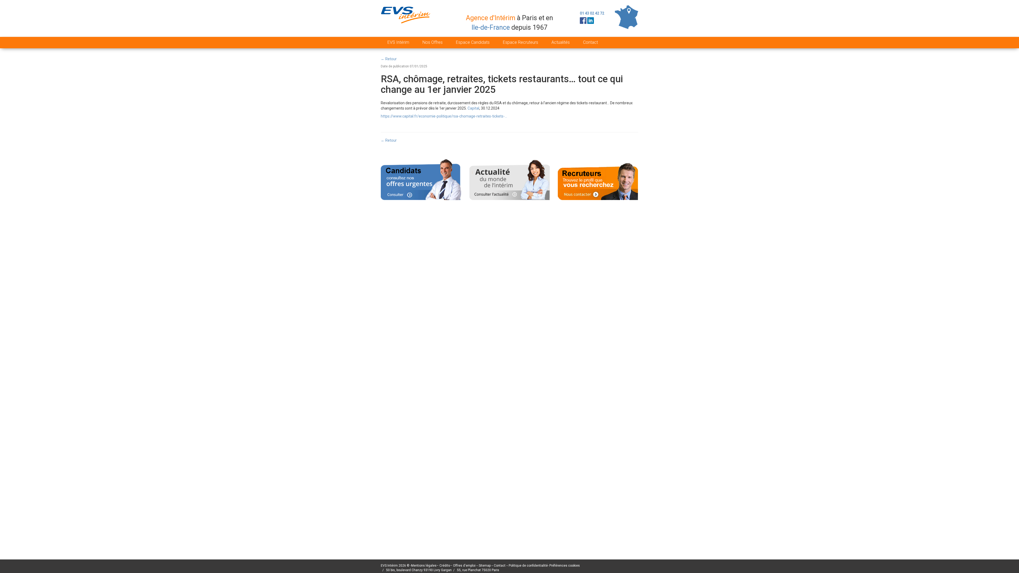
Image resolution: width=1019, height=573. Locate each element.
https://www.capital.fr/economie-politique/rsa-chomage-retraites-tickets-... (444, 116)
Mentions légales (424, 565)
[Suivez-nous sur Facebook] (583, 20)
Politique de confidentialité (528, 565)
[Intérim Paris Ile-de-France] (626, 17)
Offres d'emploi (464, 565)
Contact (590, 42)
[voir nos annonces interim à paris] (421, 179)
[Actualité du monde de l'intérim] (509, 179)
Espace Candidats (473, 42)
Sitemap (485, 565)
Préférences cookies (564, 565)
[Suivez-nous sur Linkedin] (590, 20)
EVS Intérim (398, 42)
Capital (473, 108)
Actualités (560, 42)
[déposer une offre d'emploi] (598, 179)
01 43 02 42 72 (592, 13)
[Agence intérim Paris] (406, 19)
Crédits (444, 565)
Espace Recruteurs (520, 42)
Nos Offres (432, 42)
